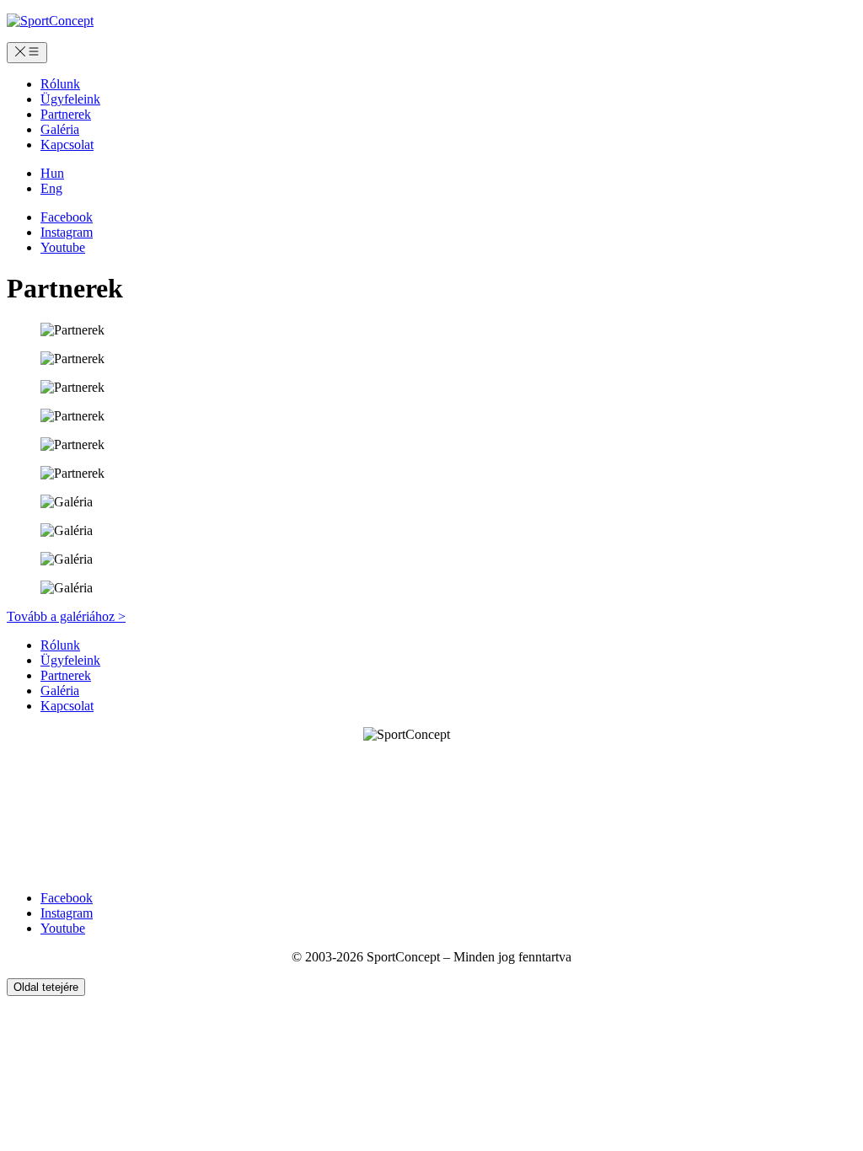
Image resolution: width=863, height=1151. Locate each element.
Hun (52, 173)
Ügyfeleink (70, 99)
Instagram (66, 232)
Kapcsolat (67, 144)
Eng (51, 188)
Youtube (62, 247)
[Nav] (27, 52)
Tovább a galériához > (66, 616)
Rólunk (60, 84)
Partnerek (65, 114)
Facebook (66, 217)
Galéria (59, 129)
